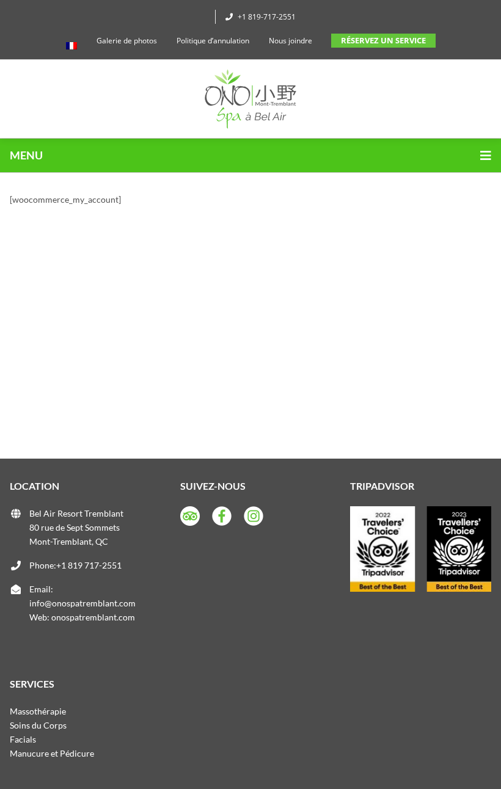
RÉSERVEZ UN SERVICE (383, 40)
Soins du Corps (38, 725)
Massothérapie (38, 711)
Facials (23, 739)
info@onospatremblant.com (82, 603)
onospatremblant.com (93, 617)
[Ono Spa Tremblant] (250, 99)
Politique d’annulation (213, 40)
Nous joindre (290, 40)
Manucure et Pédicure (52, 753)
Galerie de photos (127, 40)
